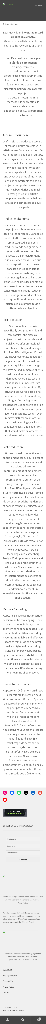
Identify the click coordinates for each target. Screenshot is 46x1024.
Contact (6, 992)
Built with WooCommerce (13, 1010)
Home (7, 24)
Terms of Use (8, 981)
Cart (35, 1018)
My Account (7, 970)
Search (23, 1020)
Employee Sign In (10, 975)
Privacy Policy (8, 987)
